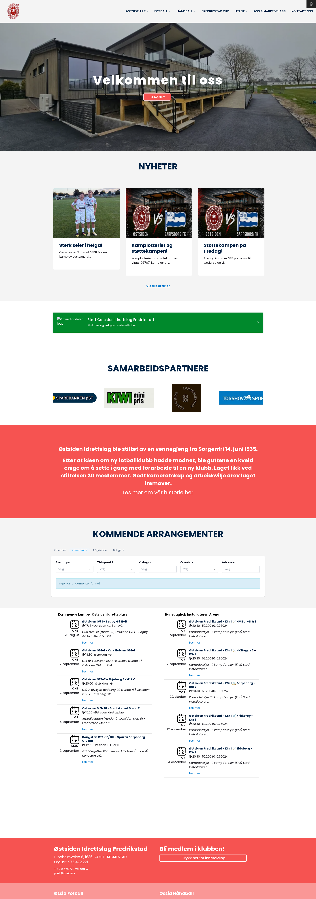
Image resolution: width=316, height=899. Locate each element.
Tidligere (118, 550)
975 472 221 (78, 862)
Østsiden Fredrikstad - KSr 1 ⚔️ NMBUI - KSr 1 (222, 621)
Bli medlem (158, 97)
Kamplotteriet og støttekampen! (152, 248)
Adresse (228, 562)
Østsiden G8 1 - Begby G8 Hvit (104, 621)
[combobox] (74, 569)
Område (186, 562)
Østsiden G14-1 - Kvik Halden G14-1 (108, 650)
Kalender (60, 550)
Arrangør (63, 562)
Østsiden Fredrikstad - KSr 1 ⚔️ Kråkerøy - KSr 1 (221, 718)
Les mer (87, 642)
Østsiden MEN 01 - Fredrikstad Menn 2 (111, 708)
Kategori (146, 562)
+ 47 (57, 869)
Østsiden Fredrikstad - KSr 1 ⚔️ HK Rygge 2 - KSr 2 (222, 652)
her (189, 492)
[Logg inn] (311, 4)
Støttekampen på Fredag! (225, 248)
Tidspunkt (105, 562)
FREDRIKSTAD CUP (215, 11)
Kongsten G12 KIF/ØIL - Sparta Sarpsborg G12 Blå (113, 739)
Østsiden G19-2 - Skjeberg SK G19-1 (108, 679)
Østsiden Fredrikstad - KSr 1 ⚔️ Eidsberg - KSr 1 (220, 750)
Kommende (79, 550)
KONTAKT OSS (302, 11)
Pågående (100, 550)
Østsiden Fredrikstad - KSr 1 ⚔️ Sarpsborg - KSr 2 (222, 685)
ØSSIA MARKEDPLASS (269, 11)
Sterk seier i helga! (81, 245)
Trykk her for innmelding (203, 858)
